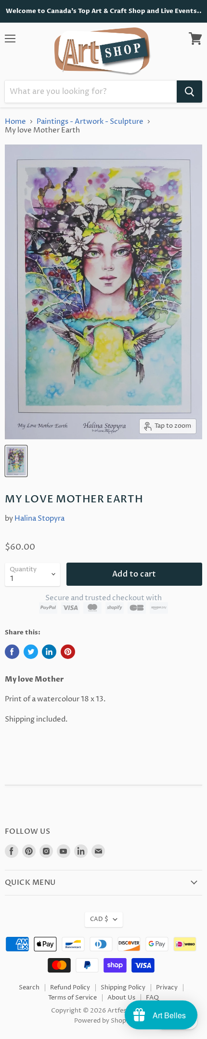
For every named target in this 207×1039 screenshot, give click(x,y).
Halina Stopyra (39, 518)
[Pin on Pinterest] (68, 651)
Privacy (167, 987)
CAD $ (99, 919)
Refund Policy (70, 987)
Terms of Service (72, 997)
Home (15, 122)
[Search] (189, 91)
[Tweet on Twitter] (31, 651)
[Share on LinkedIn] (49, 651)
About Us (121, 997)
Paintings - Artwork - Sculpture (90, 122)
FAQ (152, 997)
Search (29, 987)
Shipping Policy (123, 987)
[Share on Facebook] (12, 651)
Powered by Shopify (103, 1020)
